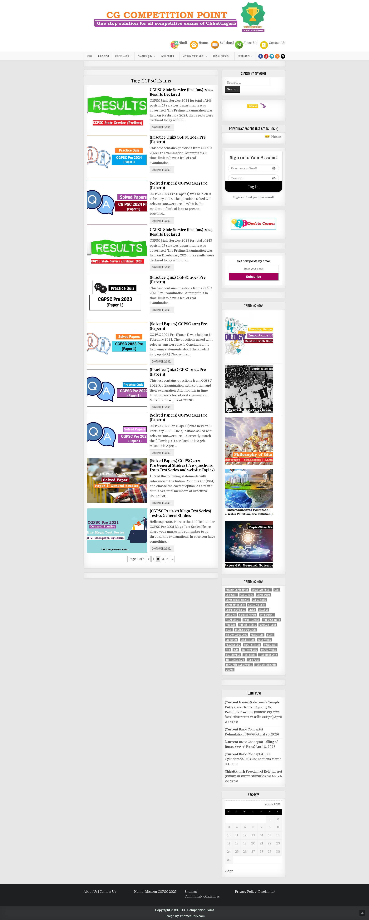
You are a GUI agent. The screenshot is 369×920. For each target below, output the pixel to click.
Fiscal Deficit (233, 619)
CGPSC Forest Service (237, 599)
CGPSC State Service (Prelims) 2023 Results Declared (181, 232)
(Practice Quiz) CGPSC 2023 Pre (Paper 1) (177, 279)
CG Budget (231, 594)
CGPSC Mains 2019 (235, 604)
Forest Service (221, 56)
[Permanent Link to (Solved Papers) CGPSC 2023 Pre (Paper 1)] (117, 343)
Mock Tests (257, 634)
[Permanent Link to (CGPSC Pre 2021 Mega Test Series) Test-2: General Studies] (117, 530)
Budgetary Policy (261, 589)
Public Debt (270, 644)
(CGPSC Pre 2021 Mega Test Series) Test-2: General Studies (180, 513)
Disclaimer (266, 891)
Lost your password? (260, 197)
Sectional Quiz (249, 649)
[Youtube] (266, 56)
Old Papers (231, 639)
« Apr (229, 871)
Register (238, 197)
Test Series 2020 (235, 659)
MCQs (229, 629)
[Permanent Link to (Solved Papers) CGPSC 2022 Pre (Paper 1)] (117, 434)
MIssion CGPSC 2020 (236, 634)
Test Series (250, 654)
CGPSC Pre (103, 56)
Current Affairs (247, 614)
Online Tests (247, 639)
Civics (252, 609)
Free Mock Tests (271, 619)
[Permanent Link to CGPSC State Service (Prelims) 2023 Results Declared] (117, 249)
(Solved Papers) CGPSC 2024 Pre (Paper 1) (178, 185)
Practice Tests (252, 644)
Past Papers (264, 639)
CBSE (276, 589)
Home (203, 43)
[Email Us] (271, 56)
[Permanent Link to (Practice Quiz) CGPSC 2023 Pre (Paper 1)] (117, 297)
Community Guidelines (202, 896)
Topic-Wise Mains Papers (239, 664)
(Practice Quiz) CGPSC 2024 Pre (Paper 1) (178, 139)
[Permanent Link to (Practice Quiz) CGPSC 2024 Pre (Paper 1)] (117, 156)
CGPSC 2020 (246, 594)
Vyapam (230, 669)
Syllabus (226, 43)
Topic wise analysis (265, 664)
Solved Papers (268, 649)
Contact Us (277, 43)
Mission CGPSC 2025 (193, 56)
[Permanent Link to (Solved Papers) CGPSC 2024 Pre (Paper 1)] (117, 203)
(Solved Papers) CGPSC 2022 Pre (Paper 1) (178, 417)
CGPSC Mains (122, 56)
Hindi (183, 43)
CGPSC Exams (263, 594)
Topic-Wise (253, 659)
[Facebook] (260, 56)
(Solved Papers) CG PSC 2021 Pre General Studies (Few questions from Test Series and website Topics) (182, 465)
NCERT (270, 634)
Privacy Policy (245, 891)
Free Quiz (230, 624)
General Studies (267, 624)
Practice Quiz (145, 56)
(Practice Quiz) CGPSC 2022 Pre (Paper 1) (178, 372)
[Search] (283, 56)
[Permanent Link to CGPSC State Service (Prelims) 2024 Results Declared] (117, 109)
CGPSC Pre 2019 (256, 604)
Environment (267, 614)
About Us (250, 43)
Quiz (236, 649)
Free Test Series (247, 624)
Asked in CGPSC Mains (237, 589)
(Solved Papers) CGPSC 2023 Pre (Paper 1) (178, 326)
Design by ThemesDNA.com (184, 916)
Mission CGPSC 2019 (245, 629)
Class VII (263, 609)
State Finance (233, 654)
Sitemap (190, 891)
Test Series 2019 (268, 654)
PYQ (228, 649)
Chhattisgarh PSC (235, 609)
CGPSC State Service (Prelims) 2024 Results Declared (181, 92)
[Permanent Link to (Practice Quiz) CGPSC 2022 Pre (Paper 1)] (117, 388)
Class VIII (231, 614)
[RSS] (277, 56)
